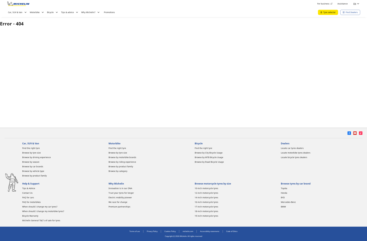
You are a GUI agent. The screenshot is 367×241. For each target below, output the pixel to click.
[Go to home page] (18, 3)
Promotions (109, 12)
